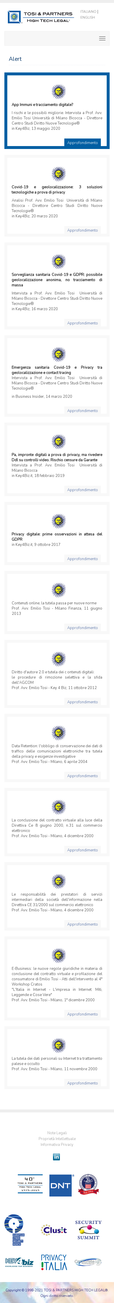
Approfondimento (82, 142)
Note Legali (57, 1133)
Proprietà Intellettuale (57, 1139)
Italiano (88, 11)
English (87, 17)
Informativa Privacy (57, 1144)
